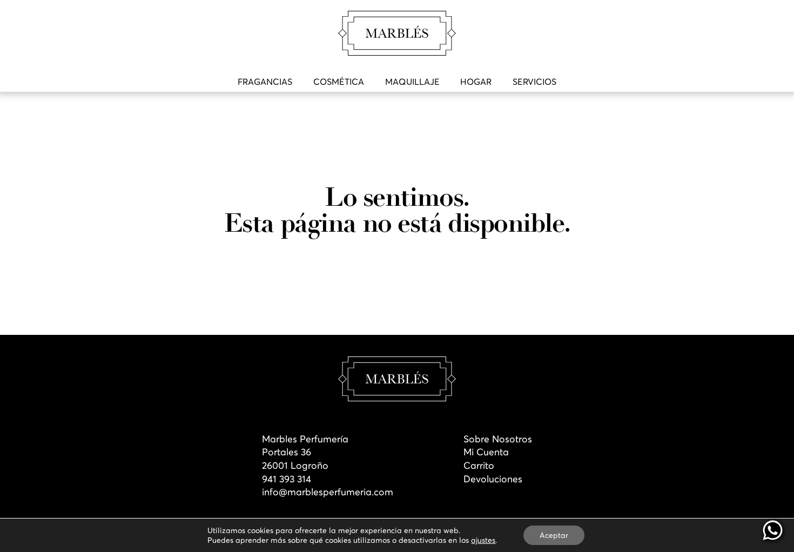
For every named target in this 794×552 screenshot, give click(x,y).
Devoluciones (492, 479)
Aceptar (554, 535)
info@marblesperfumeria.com (327, 492)
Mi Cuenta (486, 452)
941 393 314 (286, 479)
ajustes (483, 540)
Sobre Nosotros (497, 439)
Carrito (478, 466)
